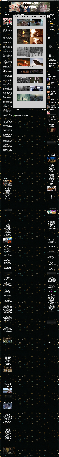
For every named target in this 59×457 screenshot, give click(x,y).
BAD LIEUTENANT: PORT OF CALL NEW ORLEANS (52, 172)
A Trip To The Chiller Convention (51, 234)
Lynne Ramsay (8, 220)
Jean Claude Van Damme (6, 81)
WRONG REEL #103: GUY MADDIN (7, 309)
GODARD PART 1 (7, 361)
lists (3, 93)
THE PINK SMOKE (7, 427)
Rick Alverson (8, 200)
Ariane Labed (9, 38)
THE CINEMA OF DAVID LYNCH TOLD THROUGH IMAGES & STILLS (53, 102)
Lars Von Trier (8, 229)
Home (30, 109)
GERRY (8, 379)
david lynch (9, 63)
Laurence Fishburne (6, 91)
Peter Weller (8, 113)
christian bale (7, 55)
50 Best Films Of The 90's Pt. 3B (52, 266)
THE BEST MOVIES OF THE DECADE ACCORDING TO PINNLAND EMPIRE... (7, 17)
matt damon (7, 97)
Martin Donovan (5, 96)
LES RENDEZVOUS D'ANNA (7, 382)
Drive (10, 66)
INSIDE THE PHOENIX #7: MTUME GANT (7, 330)
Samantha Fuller (51, 135)
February (50, 54)
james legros (4, 79)
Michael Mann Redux (8, 232)
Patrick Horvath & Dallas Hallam (7, 193)
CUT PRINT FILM (7, 429)
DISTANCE (53, 78)
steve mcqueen (10, 131)
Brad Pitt (8, 45)
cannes (9, 50)
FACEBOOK (7, 426)
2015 (51, 201)
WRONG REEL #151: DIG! (7, 294)
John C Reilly (10, 85)
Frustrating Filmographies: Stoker (51, 253)
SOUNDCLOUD (8, 425)
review (11, 118)
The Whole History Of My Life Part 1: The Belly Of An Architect (52, 247)
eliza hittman (6, 67)
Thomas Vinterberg (8, 141)
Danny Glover (9, 61)
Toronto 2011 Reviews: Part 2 (52, 279)
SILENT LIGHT (8, 378)
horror (5, 76)
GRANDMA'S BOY (51, 174)
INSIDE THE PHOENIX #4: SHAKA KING (7, 325)
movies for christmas (6, 104)
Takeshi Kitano (8, 227)
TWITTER (8, 424)
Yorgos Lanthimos (7, 195)
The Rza (10, 139)
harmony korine (5, 75)
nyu (7, 111)
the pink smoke (8, 138)
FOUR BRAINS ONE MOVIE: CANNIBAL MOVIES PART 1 (7, 251)
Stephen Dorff (10, 130)
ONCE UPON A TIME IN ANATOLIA (7, 381)
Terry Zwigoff (8, 194)
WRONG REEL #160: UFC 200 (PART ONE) (8, 290)
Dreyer (8, 66)
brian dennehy (8, 47)
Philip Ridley (7, 192)
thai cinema (7, 135)
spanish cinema (5, 129)
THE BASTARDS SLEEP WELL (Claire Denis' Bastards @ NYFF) (53, 116)
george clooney (10, 71)
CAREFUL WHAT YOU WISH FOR (51, 296)
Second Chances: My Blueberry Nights (52, 251)
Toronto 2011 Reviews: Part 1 (52, 280)
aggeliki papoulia (5, 31)
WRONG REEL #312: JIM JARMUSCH (7, 248)
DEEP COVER (51, 164)
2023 (51, 193)
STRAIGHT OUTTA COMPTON (52, 302)
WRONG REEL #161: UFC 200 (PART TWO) (8, 288)
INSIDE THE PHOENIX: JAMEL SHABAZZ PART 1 (8, 314)
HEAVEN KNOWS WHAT (51, 307)
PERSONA (7, 359)
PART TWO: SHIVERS (8, 415)
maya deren (10, 98)
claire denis (5, 57)
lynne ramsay (9, 94)
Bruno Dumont (8, 202)
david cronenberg (7, 62)
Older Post (44, 109)
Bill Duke (8, 189)
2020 (49, 37)
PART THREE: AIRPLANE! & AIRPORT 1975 (7, 414)
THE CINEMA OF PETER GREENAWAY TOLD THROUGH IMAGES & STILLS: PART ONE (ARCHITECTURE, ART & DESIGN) (52, 107)
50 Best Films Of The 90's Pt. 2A (52, 271)
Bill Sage (9, 43)
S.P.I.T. (51, 309)
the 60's (10, 136)
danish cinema (5, 61)
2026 (49, 30)
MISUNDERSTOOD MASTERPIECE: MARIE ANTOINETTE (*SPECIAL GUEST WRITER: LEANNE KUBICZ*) (52, 93)
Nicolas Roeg (6, 109)
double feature (5, 66)
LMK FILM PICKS (7, 432)
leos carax (4, 92)
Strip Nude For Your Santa (51, 223)
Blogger (31, 455)
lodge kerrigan (7, 93)
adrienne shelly (5, 30)
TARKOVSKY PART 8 (8, 352)
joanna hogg (4, 84)
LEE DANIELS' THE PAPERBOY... (53, 111)
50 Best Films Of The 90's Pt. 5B (52, 259)
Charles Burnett (8, 203)
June (49, 49)
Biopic (11, 43)
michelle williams (7, 102)
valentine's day (5, 145)
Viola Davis (8, 146)
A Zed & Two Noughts (52, 222)
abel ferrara (7, 29)
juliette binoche (10, 87)
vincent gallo (10, 145)
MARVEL (4, 97)
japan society (6, 80)
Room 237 (51, 249)
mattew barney (10, 97)
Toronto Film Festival (7, 143)
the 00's (7, 136)
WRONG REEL (8, 434)
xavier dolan (4, 150)
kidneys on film (5, 89)
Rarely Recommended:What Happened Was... (51, 256)
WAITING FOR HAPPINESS (7, 384)
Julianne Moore (5, 87)
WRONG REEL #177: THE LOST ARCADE (8, 280)
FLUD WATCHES (8, 430)
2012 (49, 72)
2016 (51, 200)
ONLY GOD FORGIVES (52, 165)
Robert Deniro (8, 121)
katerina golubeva (5, 88)
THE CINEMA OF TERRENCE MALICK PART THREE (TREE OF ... (52, 63)
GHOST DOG (51, 173)
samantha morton (5, 125)
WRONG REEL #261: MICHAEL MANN (8, 257)
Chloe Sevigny (8, 54)
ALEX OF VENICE (51, 311)
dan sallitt (11, 60)
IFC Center (8, 76)
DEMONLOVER (52, 177)
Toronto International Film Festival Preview (51, 282)
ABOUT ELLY (51, 312)
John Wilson (7, 187)
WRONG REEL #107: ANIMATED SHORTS (7, 308)
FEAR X (52, 181)
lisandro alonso (10, 92)
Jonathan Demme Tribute (51, 219)
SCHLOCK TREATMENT (8, 433)
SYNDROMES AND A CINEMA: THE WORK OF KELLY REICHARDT (7, 333)
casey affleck (8, 51)
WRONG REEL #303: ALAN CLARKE (7, 250)
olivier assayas (10, 111)
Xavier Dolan (7, 197)
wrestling (11, 149)
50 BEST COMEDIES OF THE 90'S (51, 294)
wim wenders (5, 148)
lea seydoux (10, 91)
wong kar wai (7, 149)
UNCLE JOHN (51, 301)
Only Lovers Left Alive (52, 250)
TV (5, 144)
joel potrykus (7, 85)
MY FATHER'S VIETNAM (51, 297)
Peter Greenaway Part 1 (8, 190)
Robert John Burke (8, 122)
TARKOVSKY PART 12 (8, 356)
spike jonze (9, 129)
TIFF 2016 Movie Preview (51, 225)
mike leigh (11, 102)
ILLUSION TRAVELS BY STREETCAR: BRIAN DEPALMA (8, 298)
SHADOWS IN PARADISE (7, 383)
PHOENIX (51, 303)
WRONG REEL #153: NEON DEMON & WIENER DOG (7, 293)
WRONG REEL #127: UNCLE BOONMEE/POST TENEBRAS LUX (7, 302)
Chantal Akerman (9, 52)
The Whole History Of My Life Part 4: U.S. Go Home (52, 241)
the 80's (5, 137)
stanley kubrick (6, 130)
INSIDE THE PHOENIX (8, 428)
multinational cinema (7, 106)
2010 (49, 74)
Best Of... (6, 42)
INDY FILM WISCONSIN (8, 311)
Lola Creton (10, 93)
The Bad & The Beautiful (51, 284)
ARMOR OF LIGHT (51, 300)
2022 (49, 35)
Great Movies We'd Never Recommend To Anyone (51, 275)
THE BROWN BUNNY (51, 178)
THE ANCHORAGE (7, 380)
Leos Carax (7, 230)
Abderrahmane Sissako (8, 199)
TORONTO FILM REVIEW (7, 431)
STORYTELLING (51, 175)
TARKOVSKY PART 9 (8, 353)
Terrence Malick (8, 134)
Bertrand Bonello (7, 198)
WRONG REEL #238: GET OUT (8, 262)
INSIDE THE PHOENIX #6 (7, 328)
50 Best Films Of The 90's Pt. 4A (52, 264)
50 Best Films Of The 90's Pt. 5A (52, 261)
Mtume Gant (10, 105)
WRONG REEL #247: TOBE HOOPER (7, 259)
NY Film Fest (5, 111)
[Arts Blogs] (7, 442)
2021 (49, 36)
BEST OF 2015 (52, 299)
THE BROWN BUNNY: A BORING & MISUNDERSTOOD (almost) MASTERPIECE (53, 98)
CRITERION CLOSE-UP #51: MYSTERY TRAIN (7, 277)
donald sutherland (8, 65)
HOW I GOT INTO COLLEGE (51, 169)
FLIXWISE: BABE (7, 291)
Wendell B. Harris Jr (51, 133)
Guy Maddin (7, 74)
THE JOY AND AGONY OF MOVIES (7, 438)
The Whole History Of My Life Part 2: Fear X (52, 244)
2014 (51, 202)
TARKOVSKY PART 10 (8, 354)
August (50, 47)
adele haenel (10, 29)
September (50, 46)
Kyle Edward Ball (51, 152)
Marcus (53, 15)
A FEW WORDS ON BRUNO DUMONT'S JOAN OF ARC (53, 87)
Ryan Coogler (5, 124)
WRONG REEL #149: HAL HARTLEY (7, 295)
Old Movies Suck (51, 285)
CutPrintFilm (5, 60)
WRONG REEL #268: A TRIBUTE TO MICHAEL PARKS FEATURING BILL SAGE (7, 254)
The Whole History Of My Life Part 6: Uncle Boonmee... (52, 221)
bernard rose (7, 41)
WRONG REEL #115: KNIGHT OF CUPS (7, 305)
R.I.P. (7, 115)
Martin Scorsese (10, 96)
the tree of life (8, 140)
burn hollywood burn (9, 49)
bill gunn (6, 43)
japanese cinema (10, 80)
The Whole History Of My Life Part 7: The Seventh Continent (52, 217)
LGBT (7, 92)
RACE (9, 115)
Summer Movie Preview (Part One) (52, 228)
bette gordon (9, 42)
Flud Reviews (6, 70)
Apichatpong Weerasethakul (8, 228)
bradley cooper (8, 46)
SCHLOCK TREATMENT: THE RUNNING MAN (8, 316)
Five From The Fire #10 (52, 278)
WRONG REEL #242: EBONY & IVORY (8, 261)
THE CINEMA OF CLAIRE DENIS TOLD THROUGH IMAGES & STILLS (53, 83)
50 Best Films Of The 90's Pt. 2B (52, 270)
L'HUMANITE (51, 168)
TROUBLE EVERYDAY (52, 176)
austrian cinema (8, 39)
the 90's (8, 137)
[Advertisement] (7, 165)
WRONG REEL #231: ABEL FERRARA (7, 263)
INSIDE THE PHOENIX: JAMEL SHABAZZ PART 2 (8, 312)
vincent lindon (5, 146)
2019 (49, 38)
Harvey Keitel (9, 75)
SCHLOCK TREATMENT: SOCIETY (7, 317)
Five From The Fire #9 (52, 286)
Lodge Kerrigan (8, 225)
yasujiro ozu (10, 150)
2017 (51, 199)
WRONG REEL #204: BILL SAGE (7, 270)
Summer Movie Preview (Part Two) (52, 227)
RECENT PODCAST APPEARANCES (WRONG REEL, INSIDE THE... (52, 60)
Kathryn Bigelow (7, 196)
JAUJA (52, 314)
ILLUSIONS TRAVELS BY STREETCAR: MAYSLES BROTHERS (7, 282)
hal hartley (10, 74)
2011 (49, 73)
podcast (10, 114)
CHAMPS (51, 315)
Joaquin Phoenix (9, 84)
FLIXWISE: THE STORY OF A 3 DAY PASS (8, 271)
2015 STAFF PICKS (51, 298)
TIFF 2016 (7, 278)
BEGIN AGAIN (52, 327)
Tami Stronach (52, 134)
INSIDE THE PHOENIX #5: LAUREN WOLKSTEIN (7, 327)
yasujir (7, 150)
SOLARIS (51, 180)
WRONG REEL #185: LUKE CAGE (7, 275)
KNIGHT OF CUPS (51, 65)
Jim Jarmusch (8, 224)
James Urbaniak (9, 79)
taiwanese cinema (5, 133)
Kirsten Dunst (9, 89)
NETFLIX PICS (52, 304)
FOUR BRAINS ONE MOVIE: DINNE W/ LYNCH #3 (7, 269)
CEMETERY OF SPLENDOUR (51, 306)
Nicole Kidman (6, 110)
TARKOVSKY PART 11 (8, 355)
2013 (51, 203)
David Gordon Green (8, 188)
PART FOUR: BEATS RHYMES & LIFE (7, 412)
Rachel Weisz (7, 116)
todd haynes (10, 142)
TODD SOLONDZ (7, 360)
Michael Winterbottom (8, 101)
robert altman (8, 120)
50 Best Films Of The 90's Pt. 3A (52, 268)
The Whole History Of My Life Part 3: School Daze (52, 242)
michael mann (8, 100)
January (50, 55)
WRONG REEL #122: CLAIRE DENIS (8, 303)
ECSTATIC (7, 435)
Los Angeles (5, 94)
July (49, 48)
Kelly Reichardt (10, 88)
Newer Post (16, 109)
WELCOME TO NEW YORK (51, 313)
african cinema (10, 30)
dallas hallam (8, 60)
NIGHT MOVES (52, 328)
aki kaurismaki (10, 31)
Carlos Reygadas (7, 223)
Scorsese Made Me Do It (51, 287)
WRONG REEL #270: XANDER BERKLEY (8, 255)
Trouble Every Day (51, 224)
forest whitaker (10, 70)
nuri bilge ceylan (10, 110)
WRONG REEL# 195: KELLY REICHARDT (7, 274)
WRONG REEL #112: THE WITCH (7, 306)
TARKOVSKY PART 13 (8, 357)
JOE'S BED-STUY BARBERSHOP (51, 326)
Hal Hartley (7, 222)
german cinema (10, 72)
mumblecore (4, 107)
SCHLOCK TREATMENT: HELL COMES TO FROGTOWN (8, 320)
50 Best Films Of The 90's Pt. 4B (52, 263)
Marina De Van (8, 191)
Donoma (11, 65)
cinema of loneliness (9, 56)
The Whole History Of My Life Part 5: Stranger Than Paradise (51, 239)
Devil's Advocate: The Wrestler (51, 254)
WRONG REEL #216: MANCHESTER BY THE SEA (7, 267)
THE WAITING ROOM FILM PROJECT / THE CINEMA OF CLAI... (52, 57)
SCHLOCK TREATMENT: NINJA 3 (7, 310)
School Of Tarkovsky (6, 126)
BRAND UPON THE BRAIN (53, 119)
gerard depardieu (5, 72)
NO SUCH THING (51, 167)
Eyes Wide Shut (51, 248)
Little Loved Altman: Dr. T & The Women (51, 277)
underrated (10, 144)
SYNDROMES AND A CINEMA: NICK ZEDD (8, 331)
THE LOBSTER (52, 305)
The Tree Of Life (51, 283)
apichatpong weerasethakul (7, 37)
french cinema (5, 71)
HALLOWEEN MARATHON (51, 329)
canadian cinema (5, 50)
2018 (49, 39)
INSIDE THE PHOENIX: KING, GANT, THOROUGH (8, 300)
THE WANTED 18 (51, 308)
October (50, 45)
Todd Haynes (8, 231)
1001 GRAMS (51, 310)
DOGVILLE (51, 170)
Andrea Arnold (8, 201)
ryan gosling (10, 124)
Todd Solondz (8, 221)
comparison (5, 58)
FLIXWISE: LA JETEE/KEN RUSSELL (7, 284)
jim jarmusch (10, 83)
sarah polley (10, 125)
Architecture (4, 38)
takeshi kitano (9, 133)
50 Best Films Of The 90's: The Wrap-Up (51, 258)
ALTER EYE (7, 437)
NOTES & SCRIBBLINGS (7, 436)
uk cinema (7, 144)
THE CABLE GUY (51, 179)
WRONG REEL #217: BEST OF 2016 (8, 265)
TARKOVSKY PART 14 (8, 358)
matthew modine (5, 98)
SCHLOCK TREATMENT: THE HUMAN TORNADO (8, 319)
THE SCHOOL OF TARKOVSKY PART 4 (52, 66)
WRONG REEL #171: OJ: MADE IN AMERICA (7, 285)
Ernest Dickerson (10, 67)
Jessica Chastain (5, 83)
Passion (52, 218)
